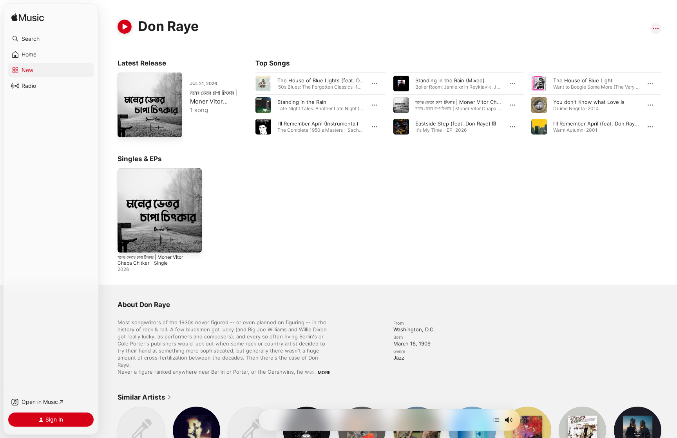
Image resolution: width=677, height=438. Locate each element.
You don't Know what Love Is (589, 102)
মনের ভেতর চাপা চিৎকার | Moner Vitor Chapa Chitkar (469, 102)
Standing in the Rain (301, 102)
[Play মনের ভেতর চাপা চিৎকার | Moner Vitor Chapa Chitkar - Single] (127, 127)
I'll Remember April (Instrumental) (317, 123)
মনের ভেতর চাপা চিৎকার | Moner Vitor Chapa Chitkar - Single (154, 174)
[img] (27, 17)
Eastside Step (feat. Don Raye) (453, 123)
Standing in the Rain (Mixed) (450, 80)
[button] (51, 38)
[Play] (125, 27)
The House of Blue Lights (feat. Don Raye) (329, 80)
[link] (145, 397)
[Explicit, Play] (401, 126)
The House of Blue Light (583, 80)
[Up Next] (496, 419)
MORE (324, 372)
